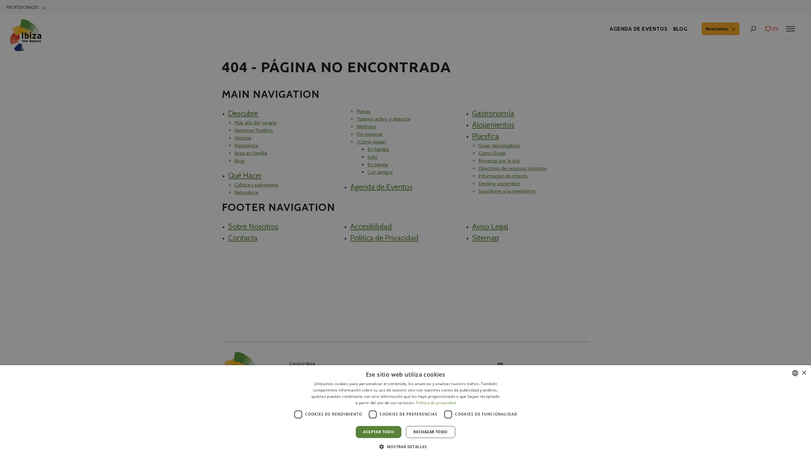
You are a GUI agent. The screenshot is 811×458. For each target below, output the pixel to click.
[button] (405, 446)
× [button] (803, 373)
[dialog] (405, 411)
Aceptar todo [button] (378, 432)
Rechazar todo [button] (430, 432)
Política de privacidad (436, 402)
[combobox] (795, 373)
